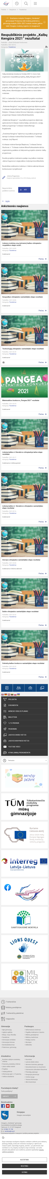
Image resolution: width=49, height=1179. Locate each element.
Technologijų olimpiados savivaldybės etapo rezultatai (23, 349)
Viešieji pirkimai (7, 1071)
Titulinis (3, 9)
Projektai (12, 699)
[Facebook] (3, 1106)
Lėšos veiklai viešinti (8, 1066)
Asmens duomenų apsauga (34, 1064)
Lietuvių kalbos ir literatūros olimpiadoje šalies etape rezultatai (22, 453)
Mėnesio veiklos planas (18, 711)
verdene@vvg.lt (10, 1131)
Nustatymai (24, 1160)
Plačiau (41, 259)
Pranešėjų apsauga (32, 1072)
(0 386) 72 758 (8, 1129)
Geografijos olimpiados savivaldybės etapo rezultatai (22, 297)
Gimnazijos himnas (8, 1042)
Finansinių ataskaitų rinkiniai (11, 1064)
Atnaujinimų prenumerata (19, 753)
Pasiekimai (22, 9)
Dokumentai (13, 705)
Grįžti (7, 201)
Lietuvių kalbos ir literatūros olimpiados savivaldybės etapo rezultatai (22, 507)
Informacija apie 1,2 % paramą (11, 1074)
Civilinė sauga (30, 1077)
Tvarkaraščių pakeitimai (14, 1013)
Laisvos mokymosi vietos (18, 741)
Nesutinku (24, 1166)
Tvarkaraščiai (11, 1002)
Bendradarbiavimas (8, 1045)
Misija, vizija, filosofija (9, 1035)
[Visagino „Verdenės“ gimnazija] (6, 3)
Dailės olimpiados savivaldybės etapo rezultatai (20, 611)
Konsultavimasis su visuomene (36, 1067)
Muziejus (28, 1042)
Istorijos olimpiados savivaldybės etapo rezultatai (21, 560)
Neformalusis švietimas (33, 1030)
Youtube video (14, 747)
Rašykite (6, 1096)
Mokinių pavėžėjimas (13, 1007)
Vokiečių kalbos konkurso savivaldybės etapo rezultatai (23, 663)
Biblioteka (12, 717)
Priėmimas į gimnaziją (9, 1047)
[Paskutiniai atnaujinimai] (17, 3)
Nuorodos (29, 1059)
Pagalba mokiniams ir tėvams (35, 1032)
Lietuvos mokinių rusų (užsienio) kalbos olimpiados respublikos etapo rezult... (21, 244)
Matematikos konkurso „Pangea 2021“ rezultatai (20, 400)
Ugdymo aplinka (7, 1032)
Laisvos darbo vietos (17, 735)
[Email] (12, 1106)
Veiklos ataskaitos (8, 1076)
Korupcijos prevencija (32, 1074)
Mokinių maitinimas (32, 1037)
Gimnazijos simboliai (8, 1040)
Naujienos (12, 9)
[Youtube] (8, 1106)
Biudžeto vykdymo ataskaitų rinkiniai (11, 1060)
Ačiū (23, 190)
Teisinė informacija (32, 1079)
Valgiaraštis (10, 1019)
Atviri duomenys (31, 1082)
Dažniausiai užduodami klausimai (36, 1069)
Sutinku (24, 1172)
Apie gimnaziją (7, 1030)
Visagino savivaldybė (24, 1115)
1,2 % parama (13, 723)
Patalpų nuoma (30, 1040)
